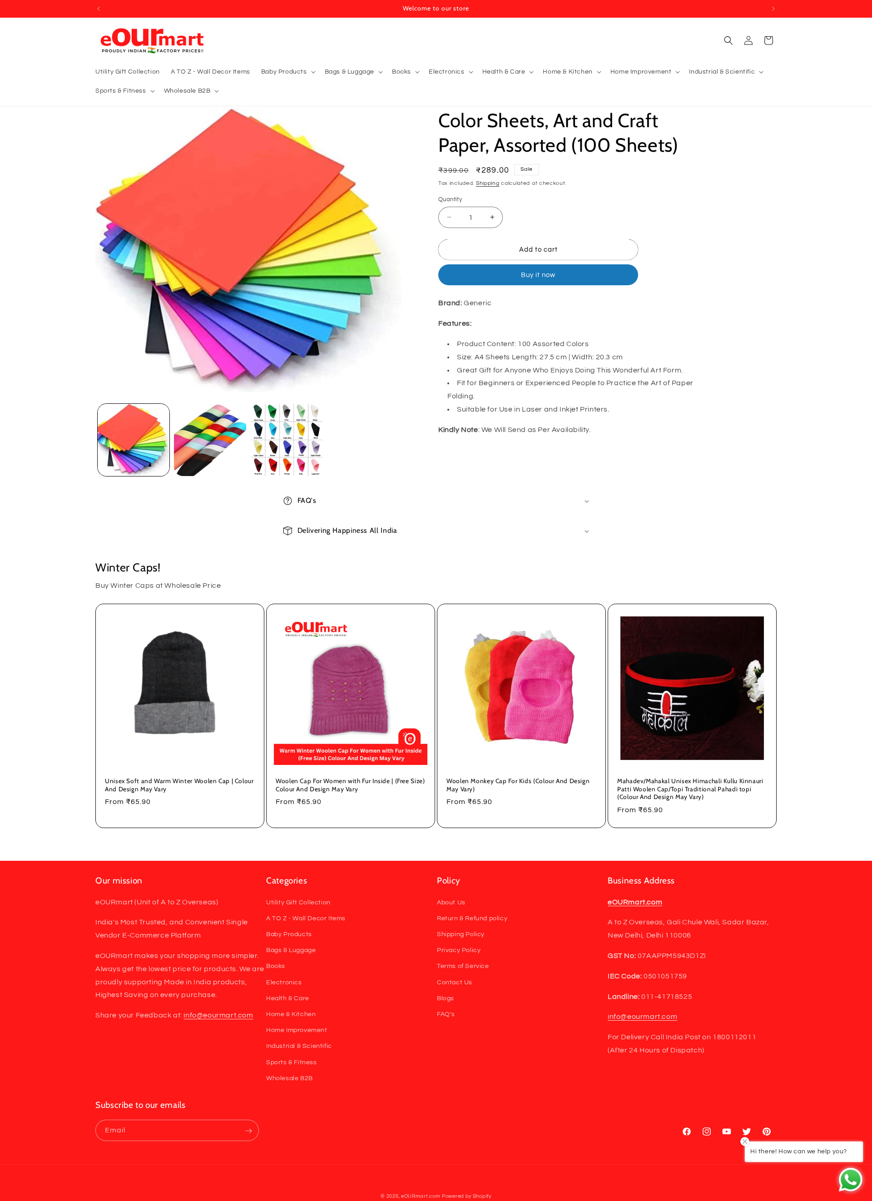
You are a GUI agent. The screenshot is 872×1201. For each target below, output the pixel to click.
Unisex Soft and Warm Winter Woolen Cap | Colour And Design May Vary (179, 785)
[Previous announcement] (99, 8)
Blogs (445, 998)
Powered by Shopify (466, 1196)
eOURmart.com (420, 1196)
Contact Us (454, 982)
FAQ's (446, 1014)
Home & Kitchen (291, 1014)
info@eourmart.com (218, 1015)
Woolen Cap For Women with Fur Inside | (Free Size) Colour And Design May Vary (350, 785)
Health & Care (287, 998)
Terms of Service (463, 966)
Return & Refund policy (472, 918)
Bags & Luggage (291, 950)
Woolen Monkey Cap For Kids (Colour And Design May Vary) (518, 785)
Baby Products (289, 934)
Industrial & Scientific (299, 1046)
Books (275, 966)
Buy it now (538, 275)
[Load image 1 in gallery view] (133, 440)
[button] (287, 71)
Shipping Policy (461, 934)
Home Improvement (296, 1030)
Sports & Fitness (291, 1062)
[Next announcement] (773, 8)
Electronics (284, 982)
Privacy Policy (459, 950)
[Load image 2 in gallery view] (210, 440)
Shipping (488, 183)
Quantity (450, 199)
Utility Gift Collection (298, 902)
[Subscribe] (248, 1130)
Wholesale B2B (289, 1078)
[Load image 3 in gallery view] (286, 440)
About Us (451, 902)
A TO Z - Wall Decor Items (306, 918)
